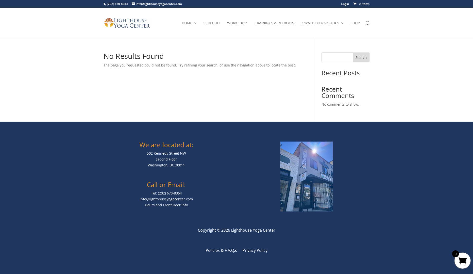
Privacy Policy (255, 251)
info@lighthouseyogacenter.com (166, 199)
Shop (355, 23)
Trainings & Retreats (274, 23)
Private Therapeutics (320, 23)
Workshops (238, 23)
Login (345, 4)
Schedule (212, 23)
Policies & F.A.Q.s (221, 251)
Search (361, 57)
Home (187, 23)
